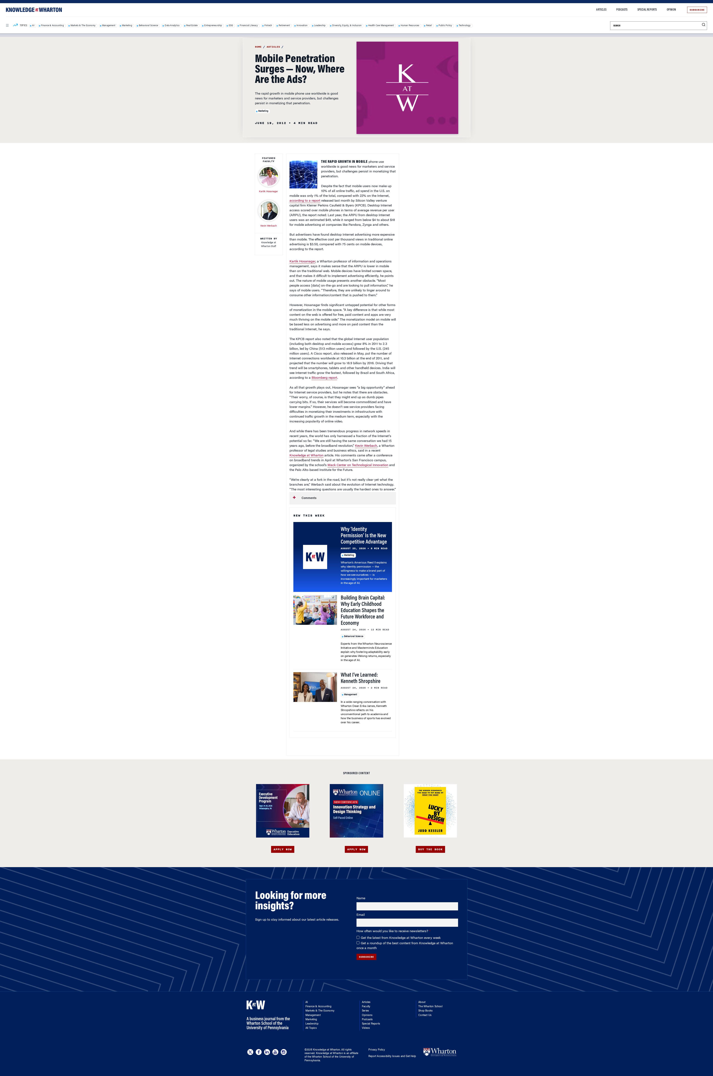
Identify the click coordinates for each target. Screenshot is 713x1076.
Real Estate (192, 26)
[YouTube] (275, 1052)
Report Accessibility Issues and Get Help (392, 1056)
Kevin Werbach (366, 446)
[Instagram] (284, 1052)
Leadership (319, 26)
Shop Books (425, 1011)
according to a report (304, 201)
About (421, 1002)
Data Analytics (172, 26)
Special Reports (647, 9)
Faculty (366, 1006)
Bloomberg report (324, 378)
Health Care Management (381, 26)
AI (33, 26)
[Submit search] (703, 25)
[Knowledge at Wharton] (34, 9)
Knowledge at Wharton (306, 455)
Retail (429, 26)
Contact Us (425, 1015)
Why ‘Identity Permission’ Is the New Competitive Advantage (364, 536)
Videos (366, 1028)
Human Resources (410, 26)
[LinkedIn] (267, 1052)
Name (360, 898)
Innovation (302, 26)
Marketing (127, 26)
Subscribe (697, 10)
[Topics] (15, 25)
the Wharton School (319, 1057)
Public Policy (445, 26)
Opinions (367, 1015)
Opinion (671, 9)
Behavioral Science (148, 26)
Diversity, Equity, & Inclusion (347, 26)
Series (365, 1011)
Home (258, 47)
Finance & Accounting (52, 26)
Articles (601, 9)
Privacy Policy (376, 1050)
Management (108, 26)
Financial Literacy (249, 26)
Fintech (268, 26)
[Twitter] (250, 1052)
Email (360, 915)
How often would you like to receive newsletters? (392, 931)
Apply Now (283, 849)
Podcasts (622, 9)
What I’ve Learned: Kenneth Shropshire (360, 678)
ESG (231, 26)
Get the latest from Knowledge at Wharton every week (401, 938)
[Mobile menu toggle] (7, 25)
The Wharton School (430, 1006)
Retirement (284, 26)
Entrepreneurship (213, 26)
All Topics (311, 1028)
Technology (465, 26)
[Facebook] (259, 1052)
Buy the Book (430, 849)
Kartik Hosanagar (302, 261)
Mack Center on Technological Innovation (358, 465)
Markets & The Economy (83, 26)
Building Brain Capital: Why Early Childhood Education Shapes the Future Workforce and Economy (363, 610)
